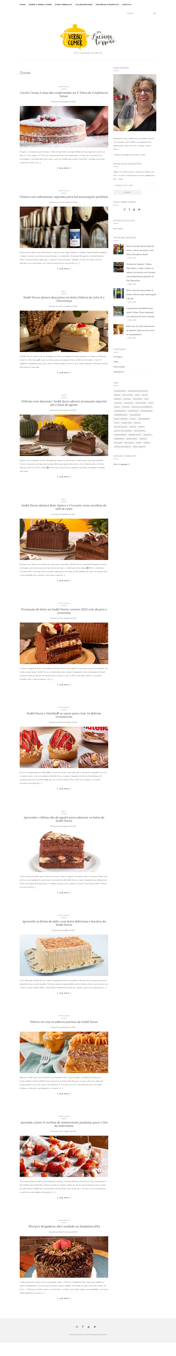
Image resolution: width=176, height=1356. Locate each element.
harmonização (120, 415)
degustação (141, 403)
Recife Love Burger (123, 431)
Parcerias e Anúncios (107, 5)
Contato (127, 5)
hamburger (133, 411)
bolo (137, 395)
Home (23, 5)
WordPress (103, 1334)
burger (117, 399)
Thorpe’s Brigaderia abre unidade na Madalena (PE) (64, 1226)
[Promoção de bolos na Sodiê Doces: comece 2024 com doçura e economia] (64, 643)
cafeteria (137, 399)
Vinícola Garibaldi (122, 447)
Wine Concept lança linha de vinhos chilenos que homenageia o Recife (141, 294)
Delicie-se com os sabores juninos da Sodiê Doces (64, 1022)
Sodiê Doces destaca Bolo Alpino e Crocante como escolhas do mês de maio (64, 507)
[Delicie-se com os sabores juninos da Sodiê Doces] (64, 1052)
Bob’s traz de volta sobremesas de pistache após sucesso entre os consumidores (140, 330)
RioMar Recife (135, 435)
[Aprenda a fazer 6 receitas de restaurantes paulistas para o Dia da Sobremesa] (64, 1156)
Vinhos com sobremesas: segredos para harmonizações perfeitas (64, 197)
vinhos (147, 443)
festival (125, 407)
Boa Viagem (128, 395)
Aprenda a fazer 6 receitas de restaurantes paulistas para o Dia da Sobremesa (64, 1124)
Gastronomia (119, 367)
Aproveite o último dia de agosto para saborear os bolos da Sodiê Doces (64, 819)
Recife (141, 427)
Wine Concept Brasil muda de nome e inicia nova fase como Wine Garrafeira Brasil (140, 250)
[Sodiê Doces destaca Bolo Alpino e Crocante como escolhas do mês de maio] (64, 539)
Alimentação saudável (138, 391)
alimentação (119, 391)
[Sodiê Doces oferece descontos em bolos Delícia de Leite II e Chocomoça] (64, 331)
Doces (117, 407)
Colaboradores (84, 5)
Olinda (133, 419)
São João (118, 443)
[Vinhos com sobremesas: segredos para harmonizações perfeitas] (64, 227)
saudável (148, 435)
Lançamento (64, 1220)
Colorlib (86, 1334)
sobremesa (119, 439)
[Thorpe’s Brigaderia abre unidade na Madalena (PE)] (64, 1257)
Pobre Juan (127, 423)
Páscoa (137, 423)
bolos (144, 395)
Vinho (115, 362)
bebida (117, 395)
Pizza (116, 423)
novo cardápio (120, 419)
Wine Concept (139, 447)
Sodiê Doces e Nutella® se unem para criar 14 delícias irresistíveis (64, 715)
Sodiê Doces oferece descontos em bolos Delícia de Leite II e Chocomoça (63, 299)
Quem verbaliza (63, 5)
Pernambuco (144, 419)
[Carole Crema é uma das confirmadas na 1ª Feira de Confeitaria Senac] (64, 126)
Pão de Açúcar (120, 427)
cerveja (117, 403)
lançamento (135, 415)
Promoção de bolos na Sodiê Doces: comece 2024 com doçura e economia (64, 611)
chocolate (128, 403)
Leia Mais (64, 168)
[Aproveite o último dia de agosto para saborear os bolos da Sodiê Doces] (64, 851)
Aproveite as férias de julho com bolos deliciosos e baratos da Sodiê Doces (64, 923)
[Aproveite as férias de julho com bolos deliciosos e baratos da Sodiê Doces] (64, 955)
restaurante (139, 431)
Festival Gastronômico (142, 407)
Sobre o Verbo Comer (40, 5)
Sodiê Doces (132, 439)
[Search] (154, 13)
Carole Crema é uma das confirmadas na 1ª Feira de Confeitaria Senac (64, 94)
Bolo (64, 291)
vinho (138, 443)
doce (64, 395)
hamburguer (146, 411)
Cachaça (127, 399)
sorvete (143, 439)
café (146, 399)
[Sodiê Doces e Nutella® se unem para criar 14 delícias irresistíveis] (64, 747)
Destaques (63, 87)
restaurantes (120, 435)
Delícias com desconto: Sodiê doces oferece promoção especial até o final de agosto (64, 403)
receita (133, 427)
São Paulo (129, 443)
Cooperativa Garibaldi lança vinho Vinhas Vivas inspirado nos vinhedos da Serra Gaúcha (140, 312)
